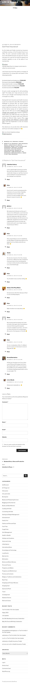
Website (4, 437)
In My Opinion (5, 544)
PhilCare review (9, 150)
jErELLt (9, 206)
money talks (15, 146)
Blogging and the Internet (8, 502)
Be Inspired (5, 496)
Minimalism (5, 559)
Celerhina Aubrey (12, 164)
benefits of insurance (11, 143)
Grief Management (7, 532)
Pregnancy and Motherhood (9, 571)
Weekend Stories (6, 597)
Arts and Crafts (6, 493)
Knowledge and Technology (9, 550)
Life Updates (5, 615)
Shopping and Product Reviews (10, 582)
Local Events (5, 553)
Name (4, 422)
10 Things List (5, 488)
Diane (8, 317)
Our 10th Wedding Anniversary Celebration (13, 618)
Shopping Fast (6, 585)
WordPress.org (6, 671)
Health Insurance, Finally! (15, 641)
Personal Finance (18, 141)
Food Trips (5, 526)
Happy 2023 (5, 612)
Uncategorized (6, 594)
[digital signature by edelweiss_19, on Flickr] (7, 134)
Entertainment (6, 517)
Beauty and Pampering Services (10, 499)
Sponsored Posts (6, 588)
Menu (15, 7)
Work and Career (6, 600)
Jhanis (8, 252)
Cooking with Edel (6, 508)
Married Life (8, 141)
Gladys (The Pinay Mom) (13, 287)
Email (4, 429)
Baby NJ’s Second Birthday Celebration (12, 621)
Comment (5, 402)
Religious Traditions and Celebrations (11, 577)
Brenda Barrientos (12, 357)
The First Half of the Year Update (10, 609)
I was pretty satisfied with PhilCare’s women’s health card (15, 119)
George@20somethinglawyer (9, 630)
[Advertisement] (15, 25)
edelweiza (17, 44)
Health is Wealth (6, 535)
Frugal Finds (5, 529)
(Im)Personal (5, 485)
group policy (13, 145)
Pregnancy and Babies (8, 568)
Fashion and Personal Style (9, 523)
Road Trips (5, 580)
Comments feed (6, 668)
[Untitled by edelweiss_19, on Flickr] (5, 64)
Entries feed (5, 665)
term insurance (16, 151)
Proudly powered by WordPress (9, 681)
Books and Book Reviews (8, 505)
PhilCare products (17, 148)
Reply (8, 179)
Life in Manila (10, 2)
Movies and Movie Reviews (9, 562)
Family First (5, 520)
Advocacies (5, 491)
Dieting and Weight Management (10, 514)
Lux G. (3, 638)
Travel (3, 591)
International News (7, 547)
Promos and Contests (7, 574)
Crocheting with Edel (7, 511)
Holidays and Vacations (8, 538)
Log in (3, 662)
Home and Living (6, 541)
